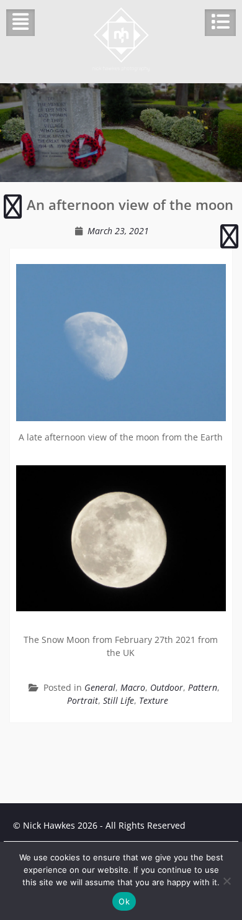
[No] (226, 881)
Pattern (202, 687)
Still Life (118, 700)
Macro (132, 687)
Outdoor (166, 687)
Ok (124, 901)
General (99, 687)
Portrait (82, 700)
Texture (153, 700)
